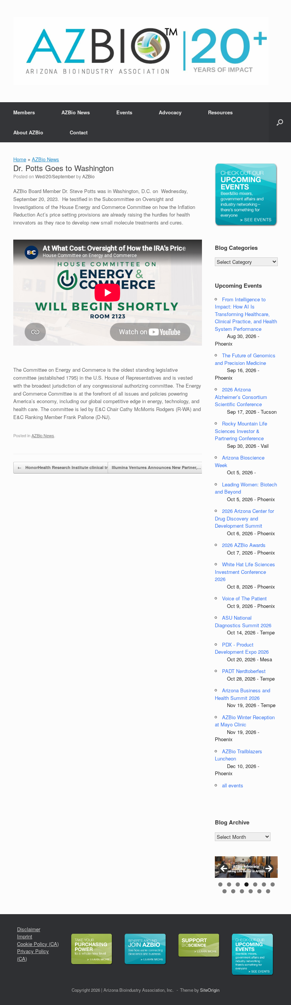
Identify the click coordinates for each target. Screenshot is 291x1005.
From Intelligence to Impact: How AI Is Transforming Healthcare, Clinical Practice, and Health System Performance (246, 314)
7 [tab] (273, 884)
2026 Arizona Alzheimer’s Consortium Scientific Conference (241, 397)
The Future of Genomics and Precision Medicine (245, 359)
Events (124, 112)
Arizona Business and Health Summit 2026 (242, 694)
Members (24, 112)
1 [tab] (220, 884)
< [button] (224, 869)
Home (19, 159)
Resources (220, 112)
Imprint (24, 936)
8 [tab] (224, 891)
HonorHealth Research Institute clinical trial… (66, 467)
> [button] (268, 869)
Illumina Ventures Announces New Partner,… (160, 467)
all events (232, 785)
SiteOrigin (209, 990)
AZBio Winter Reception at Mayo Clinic (245, 721)
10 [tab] (242, 891)
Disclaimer (28, 929)
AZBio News (75, 112)
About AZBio (28, 132)
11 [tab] (251, 891)
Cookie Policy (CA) (38, 943)
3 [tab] (238, 884)
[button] (280, 122)
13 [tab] (268, 891)
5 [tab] (255, 884)
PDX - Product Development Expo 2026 (242, 648)
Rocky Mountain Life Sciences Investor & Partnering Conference (241, 431)
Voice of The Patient (244, 598)
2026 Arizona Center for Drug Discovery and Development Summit (244, 518)
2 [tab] (229, 884)
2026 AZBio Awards (244, 544)
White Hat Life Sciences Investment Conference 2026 (245, 572)
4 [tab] (246, 884)
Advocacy (170, 112)
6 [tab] (264, 884)
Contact (79, 132)
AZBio (88, 176)
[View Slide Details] (246, 867)
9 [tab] (233, 891)
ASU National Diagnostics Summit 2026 (243, 621)
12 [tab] (259, 891)
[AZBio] (140, 51)
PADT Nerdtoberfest (244, 671)
